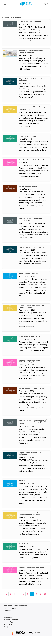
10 (45, 594)
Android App (9, 624)
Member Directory (11, 608)
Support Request (11, 619)
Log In (45, 3)
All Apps (7, 626)
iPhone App (8, 622)
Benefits (7, 610)
